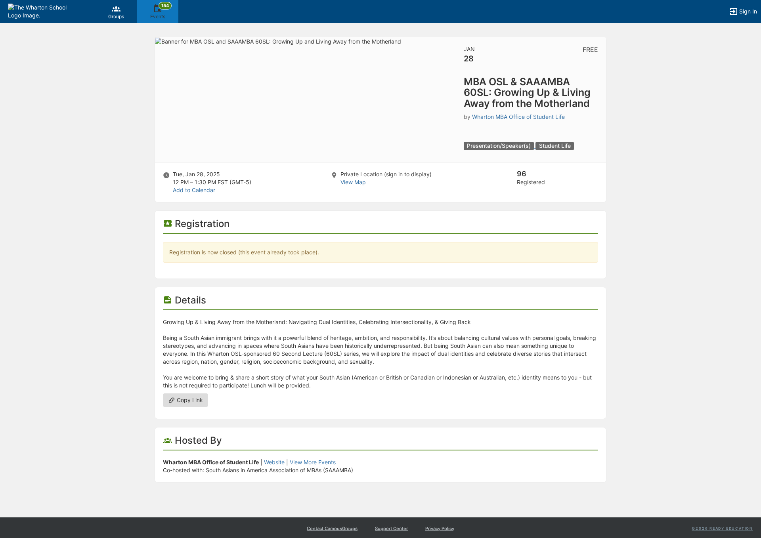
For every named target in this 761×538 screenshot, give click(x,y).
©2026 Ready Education (722, 528)
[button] (40, 11)
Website (274, 462)
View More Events (313, 462)
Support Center (391, 528)
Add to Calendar (194, 190)
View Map (353, 182)
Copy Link (189, 400)
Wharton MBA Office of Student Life (518, 116)
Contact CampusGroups (332, 528)
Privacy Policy (439, 528)
